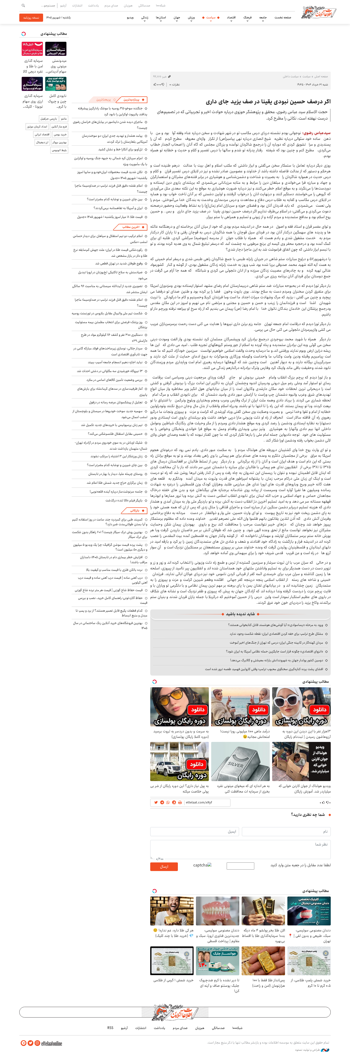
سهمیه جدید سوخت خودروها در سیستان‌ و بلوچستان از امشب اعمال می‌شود (110, 414)
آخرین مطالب (130, 227)
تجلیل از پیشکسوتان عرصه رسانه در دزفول (116, 402)
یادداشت (93, 5)
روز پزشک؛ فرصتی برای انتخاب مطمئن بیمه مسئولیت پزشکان (111, 325)
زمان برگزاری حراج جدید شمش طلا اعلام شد (115, 482)
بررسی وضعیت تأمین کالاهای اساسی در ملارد (114, 380)
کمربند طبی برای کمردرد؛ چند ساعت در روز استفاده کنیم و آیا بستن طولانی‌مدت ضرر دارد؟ (109, 522)
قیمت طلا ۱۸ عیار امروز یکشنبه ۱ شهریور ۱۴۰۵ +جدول (110, 217)
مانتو (64, 118)
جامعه (263, 17)
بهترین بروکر (60, 142)
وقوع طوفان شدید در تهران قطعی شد (119, 263)
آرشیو (63, 5)
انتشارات (77, 5)
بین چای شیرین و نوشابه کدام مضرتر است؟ (115, 199)
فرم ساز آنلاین (59, 126)
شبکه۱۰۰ (160, 5)
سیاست (210, 17)
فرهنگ (247, 17)
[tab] (134, 99)
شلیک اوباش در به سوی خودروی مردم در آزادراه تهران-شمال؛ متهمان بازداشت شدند (111, 445)
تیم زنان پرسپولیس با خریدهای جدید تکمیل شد (112, 425)
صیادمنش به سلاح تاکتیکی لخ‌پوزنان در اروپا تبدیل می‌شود (112, 275)
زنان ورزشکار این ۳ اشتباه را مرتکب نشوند (116, 456)
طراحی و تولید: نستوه (308, 1050)
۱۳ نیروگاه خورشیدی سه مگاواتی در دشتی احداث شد (110, 371)
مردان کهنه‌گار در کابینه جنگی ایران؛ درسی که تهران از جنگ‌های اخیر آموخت (276, 642)
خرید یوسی (60, 134)
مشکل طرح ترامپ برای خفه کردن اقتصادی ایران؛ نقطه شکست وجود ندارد (276, 633)
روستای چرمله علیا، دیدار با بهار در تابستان (115, 474)
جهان (177, 17)
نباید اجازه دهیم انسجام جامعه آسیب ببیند (115, 362)
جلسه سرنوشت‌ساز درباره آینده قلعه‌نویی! (116, 491)
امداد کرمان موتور (37, 126)
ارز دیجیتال (42, 142)
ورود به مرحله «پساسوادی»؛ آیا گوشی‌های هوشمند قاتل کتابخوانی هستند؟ (275, 625)
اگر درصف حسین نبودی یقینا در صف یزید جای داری (268, 101)
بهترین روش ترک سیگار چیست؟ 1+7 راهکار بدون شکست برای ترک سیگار (109, 535)
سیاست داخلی (291, 76)
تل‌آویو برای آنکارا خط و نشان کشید (120, 149)
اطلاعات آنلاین (319, 12)
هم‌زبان (128, 5)
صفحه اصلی (321, 76)
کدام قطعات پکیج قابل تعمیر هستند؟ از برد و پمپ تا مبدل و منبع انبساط (111, 613)
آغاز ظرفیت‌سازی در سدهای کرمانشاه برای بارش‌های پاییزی (112, 391)
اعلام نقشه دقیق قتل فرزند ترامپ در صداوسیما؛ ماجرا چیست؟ (111, 188)
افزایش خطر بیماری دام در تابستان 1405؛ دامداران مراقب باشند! (113, 560)
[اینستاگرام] (37, 1043)
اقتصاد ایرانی (42, 134)
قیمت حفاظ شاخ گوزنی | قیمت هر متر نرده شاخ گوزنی (109, 590)
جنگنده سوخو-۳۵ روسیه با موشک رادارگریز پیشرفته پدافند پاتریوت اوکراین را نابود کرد (112, 111)
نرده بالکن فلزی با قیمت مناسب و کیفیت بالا (114, 569)
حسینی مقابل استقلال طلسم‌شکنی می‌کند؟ (115, 433)
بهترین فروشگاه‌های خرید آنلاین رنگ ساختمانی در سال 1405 (110, 625)
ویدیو (130, 17)
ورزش (191, 17)
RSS (110, 1028)
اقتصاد (231, 17)
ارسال (164, 867)
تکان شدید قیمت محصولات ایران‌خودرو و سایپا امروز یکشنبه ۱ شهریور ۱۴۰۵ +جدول (112, 175)
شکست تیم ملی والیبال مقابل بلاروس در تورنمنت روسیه (107, 313)
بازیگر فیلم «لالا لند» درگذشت (124, 500)
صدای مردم (111, 5)
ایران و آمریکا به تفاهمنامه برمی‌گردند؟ (118, 208)
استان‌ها (161, 17)
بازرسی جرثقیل (48, 118)
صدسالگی (144, 5)
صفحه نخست (283, 17)
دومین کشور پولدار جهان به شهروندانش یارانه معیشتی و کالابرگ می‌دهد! (276, 660)
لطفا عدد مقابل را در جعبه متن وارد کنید (300, 865)
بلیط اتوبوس (59, 150)
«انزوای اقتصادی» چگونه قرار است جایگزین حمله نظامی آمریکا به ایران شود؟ (274, 651)
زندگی (144, 17)
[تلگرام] (23, 1043)
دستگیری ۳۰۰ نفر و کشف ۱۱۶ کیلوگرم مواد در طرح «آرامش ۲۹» (114, 337)
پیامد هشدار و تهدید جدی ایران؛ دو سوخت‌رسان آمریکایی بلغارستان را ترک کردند (114, 138)
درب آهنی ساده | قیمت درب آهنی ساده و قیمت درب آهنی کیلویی (112, 580)
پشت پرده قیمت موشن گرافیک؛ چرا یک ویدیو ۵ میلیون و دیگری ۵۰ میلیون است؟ (110, 547)
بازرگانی (134, 510)
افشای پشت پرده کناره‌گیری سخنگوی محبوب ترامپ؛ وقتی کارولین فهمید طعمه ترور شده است (264, 669)
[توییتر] (30, 1043)
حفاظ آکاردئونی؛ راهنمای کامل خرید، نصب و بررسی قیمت (112, 600)
